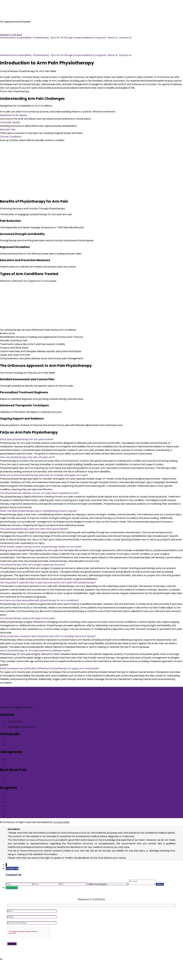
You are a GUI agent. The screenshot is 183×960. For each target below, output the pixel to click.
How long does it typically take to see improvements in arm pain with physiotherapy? (48, 582)
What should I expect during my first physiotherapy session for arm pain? (41, 546)
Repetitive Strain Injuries (13, 115)
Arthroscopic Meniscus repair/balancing (28, 809)
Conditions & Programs (93, 38)
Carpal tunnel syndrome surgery (24, 802)
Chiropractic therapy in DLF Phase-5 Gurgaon (31, 759)
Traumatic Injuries (10, 122)
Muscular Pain (7, 129)
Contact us (125, 38)
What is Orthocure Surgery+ (21, 794)
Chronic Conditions (10, 136)
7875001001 (6, 27)
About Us (113, 38)
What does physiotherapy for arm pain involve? (26, 439)
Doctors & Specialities (19, 38)
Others (10, 816)
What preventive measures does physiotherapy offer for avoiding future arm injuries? (48, 636)
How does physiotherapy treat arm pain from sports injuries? (34, 528)
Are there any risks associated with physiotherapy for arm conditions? (39, 600)
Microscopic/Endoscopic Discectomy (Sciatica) (32, 805)
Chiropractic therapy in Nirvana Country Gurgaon (33, 762)
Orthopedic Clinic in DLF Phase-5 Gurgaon (29, 741)
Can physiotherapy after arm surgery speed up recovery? (32, 564)
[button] (20, 38)
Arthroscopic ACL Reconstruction (24, 812)
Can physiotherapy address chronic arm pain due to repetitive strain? (39, 493)
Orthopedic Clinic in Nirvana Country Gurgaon (31, 744)
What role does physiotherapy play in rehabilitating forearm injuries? (38, 511)
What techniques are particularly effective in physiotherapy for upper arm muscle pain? (49, 668)
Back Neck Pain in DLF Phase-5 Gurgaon (28, 777)
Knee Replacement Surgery (21, 798)
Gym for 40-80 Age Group (65, 38)
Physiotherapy (41, 38)
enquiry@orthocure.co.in (14, 31)
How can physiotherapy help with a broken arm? (27, 457)
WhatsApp (12, 887)
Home (3, 38)
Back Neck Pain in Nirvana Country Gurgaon (30, 780)
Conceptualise (61, 822)
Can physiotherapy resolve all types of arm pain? (27, 618)
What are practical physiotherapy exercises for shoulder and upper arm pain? (44, 475)
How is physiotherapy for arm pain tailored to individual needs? (35, 650)
